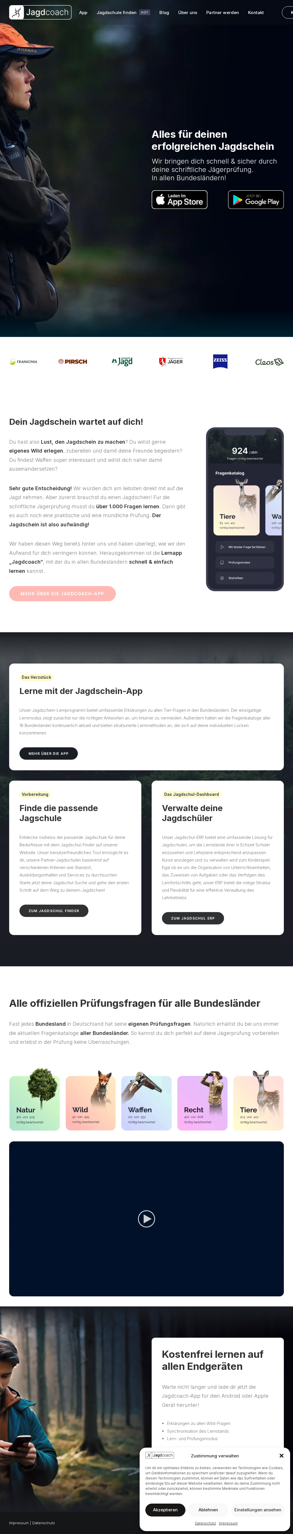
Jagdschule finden (122, 12)
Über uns (187, 12)
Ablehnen (208, 1509)
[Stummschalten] (272, 1292)
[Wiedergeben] (13, 1292)
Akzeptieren (165, 1509)
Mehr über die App (49, 753)
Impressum (228, 1523)
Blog (164, 12)
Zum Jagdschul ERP (193, 918)
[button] (281, 1456)
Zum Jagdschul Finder (54, 911)
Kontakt (256, 12)
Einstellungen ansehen (257, 1509)
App (83, 12)
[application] (146, 1218)
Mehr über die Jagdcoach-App (62, 593)
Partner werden (222, 12)
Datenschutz (205, 1523)
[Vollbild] (279, 1292)
